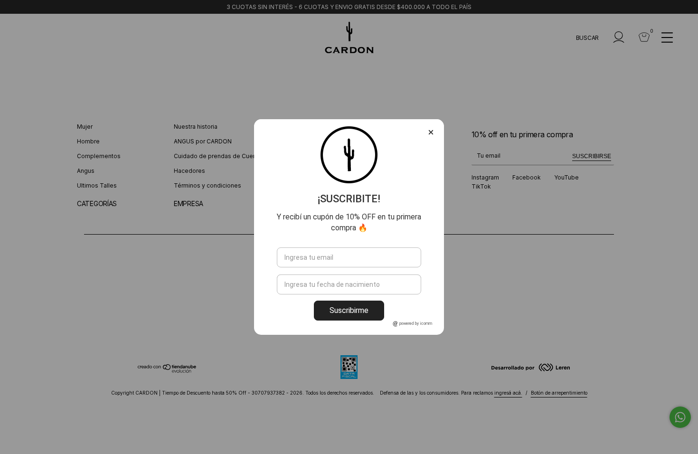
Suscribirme (349, 310)
